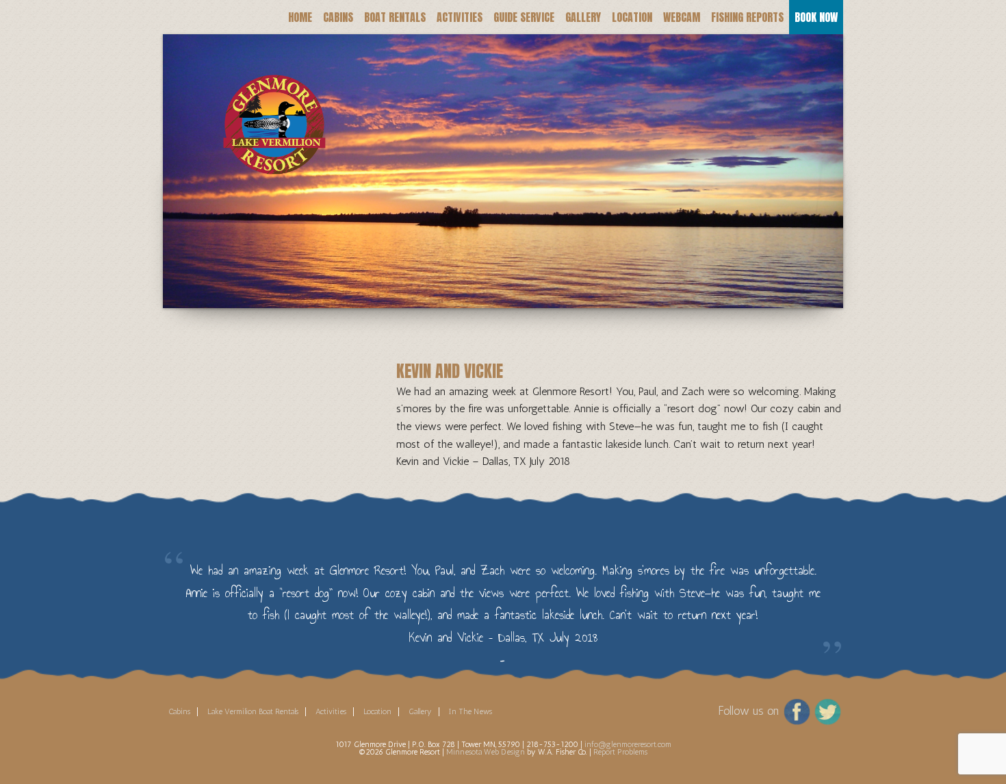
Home (300, 17)
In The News (470, 711)
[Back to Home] (265, 106)
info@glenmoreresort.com (627, 744)
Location (632, 17)
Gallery (583, 17)
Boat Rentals (395, 17)
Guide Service (523, 17)
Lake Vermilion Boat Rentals (252, 711)
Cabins (338, 17)
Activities (459, 17)
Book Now (816, 17)
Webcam (681, 17)
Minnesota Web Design (485, 752)
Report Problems (620, 752)
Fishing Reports (747, 17)
